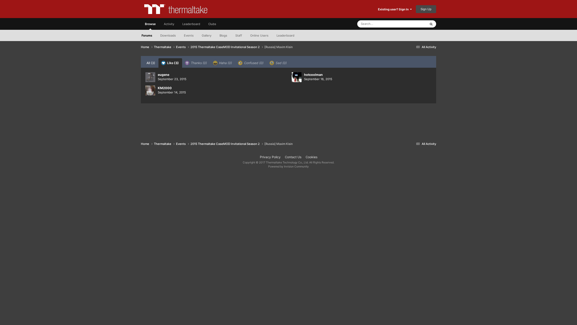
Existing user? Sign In (394, 9)
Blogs (223, 35)
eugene (163, 75)
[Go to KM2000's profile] (150, 90)
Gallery (206, 35)
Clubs (212, 24)
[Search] (431, 24)
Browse (150, 24)
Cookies (311, 157)
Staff (238, 35)
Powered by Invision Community (288, 166)
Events (189, 35)
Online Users (259, 35)
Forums (147, 35)
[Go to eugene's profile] (150, 77)
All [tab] (151, 63)
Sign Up (426, 9)
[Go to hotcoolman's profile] (297, 77)
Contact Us (293, 157)
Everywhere (412, 24)
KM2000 (165, 88)
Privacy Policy (270, 157)
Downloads (168, 35)
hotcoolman (313, 75)
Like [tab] (172, 63)
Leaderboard (285, 35)
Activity (169, 24)
